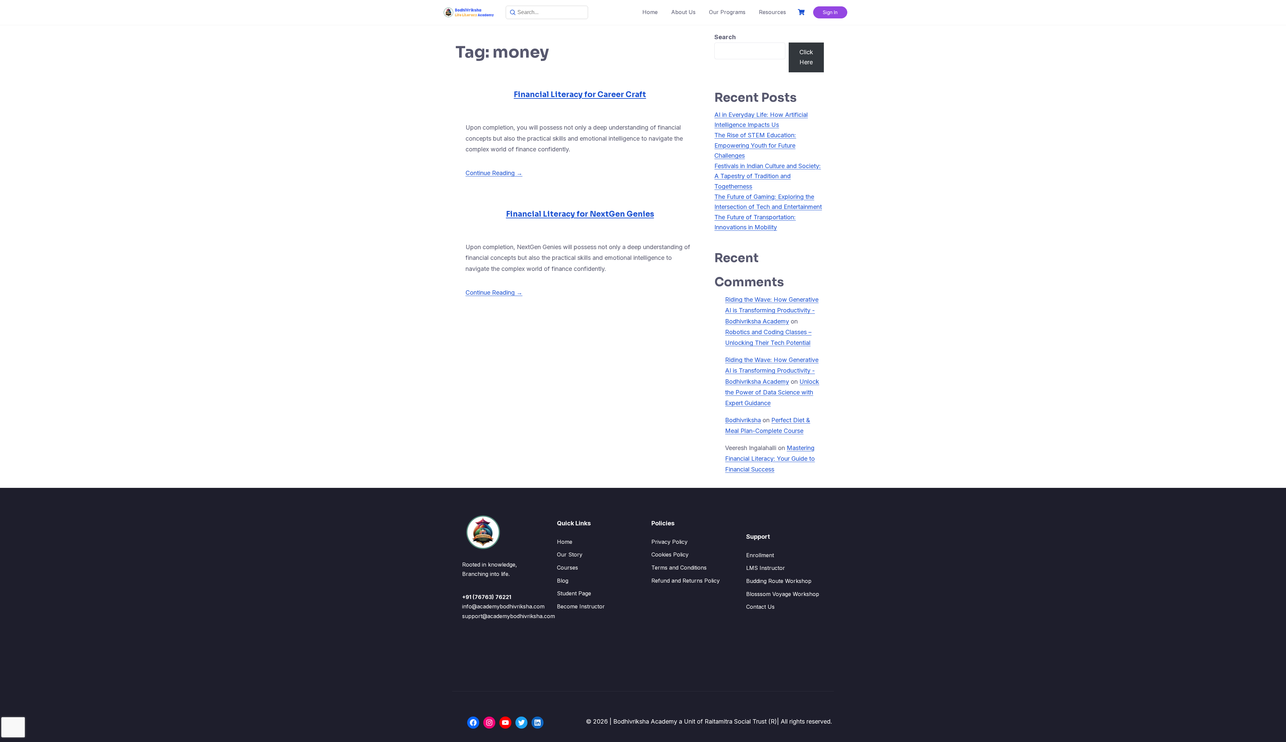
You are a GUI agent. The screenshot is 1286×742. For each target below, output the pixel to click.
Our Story (569, 554)
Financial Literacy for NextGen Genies (580, 214)
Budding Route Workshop (778, 581)
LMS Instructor (765, 568)
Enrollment (760, 555)
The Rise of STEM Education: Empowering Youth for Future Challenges (755, 145)
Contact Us (760, 606)
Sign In (830, 12)
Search (725, 37)
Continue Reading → (494, 172)
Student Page (574, 593)
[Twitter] (521, 723)
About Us (683, 12)
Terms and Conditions (679, 567)
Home (650, 12)
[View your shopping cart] (802, 12)
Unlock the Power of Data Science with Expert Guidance (772, 392)
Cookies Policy (670, 554)
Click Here (806, 57)
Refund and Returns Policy (685, 580)
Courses (567, 567)
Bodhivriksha (743, 420)
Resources (772, 12)
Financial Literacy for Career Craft (580, 94)
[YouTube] (505, 723)
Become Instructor (581, 606)
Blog (562, 580)
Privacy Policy (669, 541)
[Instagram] (489, 723)
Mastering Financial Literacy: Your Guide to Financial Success (770, 458)
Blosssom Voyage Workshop (782, 594)
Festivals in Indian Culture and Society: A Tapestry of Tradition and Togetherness (767, 176)
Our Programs (727, 12)
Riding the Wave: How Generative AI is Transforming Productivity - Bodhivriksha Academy (771, 310)
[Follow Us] (473, 723)
